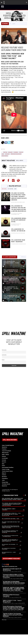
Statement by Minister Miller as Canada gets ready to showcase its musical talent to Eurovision (13, 576)
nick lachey (7, 154)
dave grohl (10, 152)
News (4, 149)
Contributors (5, 478)
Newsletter (4, 447)
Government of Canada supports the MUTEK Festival (12, 569)
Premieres (4, 449)
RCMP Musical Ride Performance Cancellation (11, 595)
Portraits (4, 462)
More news (4, 619)
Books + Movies (5, 454)
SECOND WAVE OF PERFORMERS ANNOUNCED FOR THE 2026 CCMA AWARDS (14, 582)
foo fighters (16, 152)
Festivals (4, 460)
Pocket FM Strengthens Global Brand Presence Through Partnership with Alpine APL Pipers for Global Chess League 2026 (13, 608)
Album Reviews (5, 452)
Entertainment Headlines (7, 467)
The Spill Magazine (14, 489)
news (3, 154)
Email (3, 359)
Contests (4, 474)
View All (22, 256)
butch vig (5, 152)
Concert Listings (5, 469)
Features (4, 456)
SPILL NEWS (19, 160)
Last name (4, 354)
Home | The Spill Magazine (8, 445)
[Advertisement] (14, 316)
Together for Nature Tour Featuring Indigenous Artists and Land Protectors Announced (13, 615)
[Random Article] (4, 27)
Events (3, 465)
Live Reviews (5, 458)
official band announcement (16, 154)
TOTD (3, 480)
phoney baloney (5, 155)
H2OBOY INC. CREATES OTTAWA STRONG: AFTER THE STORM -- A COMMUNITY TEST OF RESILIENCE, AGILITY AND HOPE (13, 589)
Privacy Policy (5, 482)
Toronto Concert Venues (7, 471)
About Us (4, 473)
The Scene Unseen (6, 484)
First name (4, 350)
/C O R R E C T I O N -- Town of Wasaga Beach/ (12, 601)
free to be (21, 152)
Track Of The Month (6, 450)
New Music (4, 476)
